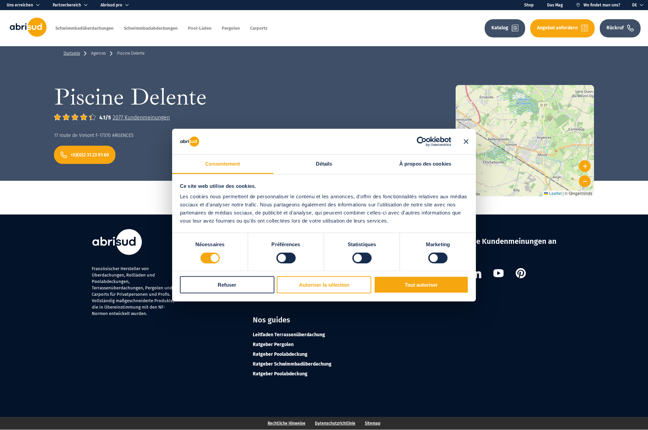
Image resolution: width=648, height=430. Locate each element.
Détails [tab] (324, 164)
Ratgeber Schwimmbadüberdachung (292, 364)
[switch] (286, 257)
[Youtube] (498, 274)
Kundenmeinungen (141, 117)
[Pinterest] (521, 274)
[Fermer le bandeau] (466, 141)
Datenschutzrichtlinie (335, 423)
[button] (525, 132)
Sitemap (372, 423)
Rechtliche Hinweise (286, 423)
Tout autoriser (421, 285)
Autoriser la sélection (324, 285)
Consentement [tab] (222, 164)
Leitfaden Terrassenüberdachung (289, 335)
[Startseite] (28, 35)
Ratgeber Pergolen (273, 344)
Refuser (227, 285)
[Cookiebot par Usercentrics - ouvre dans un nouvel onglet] (421, 142)
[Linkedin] (476, 274)
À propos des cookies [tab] (425, 164)
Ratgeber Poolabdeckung (280, 354)
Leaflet (555, 193)
